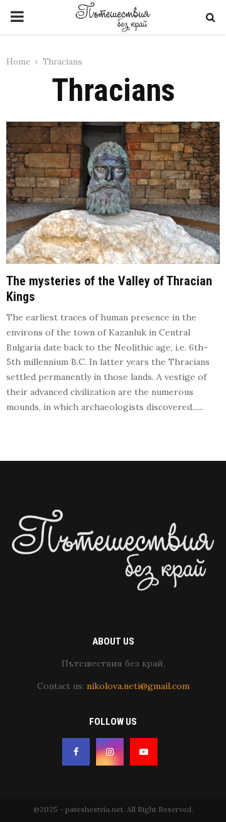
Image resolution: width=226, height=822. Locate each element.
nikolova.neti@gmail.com (138, 686)
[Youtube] (144, 752)
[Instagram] (110, 752)
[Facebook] (76, 752)
